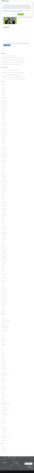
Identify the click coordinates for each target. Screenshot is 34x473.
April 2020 (3, 223)
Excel (2, 351)
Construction (4, 340)
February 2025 (4, 97)
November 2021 (4, 182)
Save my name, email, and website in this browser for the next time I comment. (17, 43)
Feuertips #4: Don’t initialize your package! (13, 70)
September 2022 (4, 160)
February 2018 (4, 271)
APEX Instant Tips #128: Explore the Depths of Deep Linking (16, 76)
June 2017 (3, 284)
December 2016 (4, 295)
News (3, 399)
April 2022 (3, 171)
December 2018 (4, 252)
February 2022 (4, 175)
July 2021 (3, 191)
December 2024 (4, 101)
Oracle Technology (5, 414)
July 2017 (3, 282)
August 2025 (4, 84)
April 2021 (3, 197)
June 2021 (3, 193)
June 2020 (3, 219)
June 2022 (3, 167)
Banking (3, 322)
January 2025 (4, 99)
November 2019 (4, 232)
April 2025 (3, 93)
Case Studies (4, 331)
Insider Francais (4, 375)
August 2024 (4, 110)
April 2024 (3, 119)
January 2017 (4, 293)
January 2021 (4, 204)
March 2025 (4, 95)
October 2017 (4, 278)
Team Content (4, 427)
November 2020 (4, 208)
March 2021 (4, 199)
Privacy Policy (28, 8)
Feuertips (3, 353)
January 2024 (4, 125)
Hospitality (3, 366)
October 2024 (4, 106)
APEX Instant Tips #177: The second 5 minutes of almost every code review (13, 58)
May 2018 (3, 265)
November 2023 (4, 130)
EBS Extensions (4, 344)
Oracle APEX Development (6, 403)
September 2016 (4, 302)
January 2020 (4, 228)
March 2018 (4, 269)
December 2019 (4, 230)
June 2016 (3, 308)
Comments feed (4, 450)
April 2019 (3, 243)
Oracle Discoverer (4, 407)
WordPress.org (4, 452)
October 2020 (4, 210)
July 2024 (3, 112)
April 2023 (3, 145)
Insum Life (3, 381)
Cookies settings (13, 14)
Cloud (3, 333)
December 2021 (4, 180)
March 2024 (4, 121)
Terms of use (8, 463)
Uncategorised (4, 431)
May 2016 (3, 310)
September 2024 (4, 108)
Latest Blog (3, 390)
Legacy (3, 392)
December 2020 (4, 206)
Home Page (3, 364)
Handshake (3, 357)
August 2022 (4, 162)
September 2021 (4, 186)
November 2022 (4, 156)
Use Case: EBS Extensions (6, 436)
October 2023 (4, 132)
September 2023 (4, 134)
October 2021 (4, 184)
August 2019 (4, 236)
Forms (3, 355)
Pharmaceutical (4, 418)
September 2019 (4, 234)
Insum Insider (4, 379)
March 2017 (4, 289)
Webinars (3, 438)
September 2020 (4, 212)
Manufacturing (4, 394)
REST (2, 425)
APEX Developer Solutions (6, 320)
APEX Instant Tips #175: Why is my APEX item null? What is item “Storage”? (13, 62)
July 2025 (3, 86)
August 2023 (4, 136)
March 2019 (4, 245)
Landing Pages (4, 388)
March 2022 (4, 173)
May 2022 (3, 169)
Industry (3, 370)
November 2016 (4, 297)
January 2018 (4, 273)
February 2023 (4, 149)
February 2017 (4, 291)
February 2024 (4, 123)
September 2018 (4, 258)
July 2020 (3, 217)
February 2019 (4, 247)
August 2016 (4, 304)
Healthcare (3, 362)
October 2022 (4, 158)
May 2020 (3, 221)
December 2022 (4, 154)
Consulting (3, 342)
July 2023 (3, 138)
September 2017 (4, 280)
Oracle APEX (4, 401)
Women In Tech (4, 440)
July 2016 (3, 306)
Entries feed (3, 448)
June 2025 (3, 88)
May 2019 (3, 241)
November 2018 (4, 254)
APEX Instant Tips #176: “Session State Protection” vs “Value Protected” (13, 60)
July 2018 (3, 260)
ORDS (3, 416)
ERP (2, 346)
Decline (28, 14)
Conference (3, 338)
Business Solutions (4, 329)
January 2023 (4, 151)
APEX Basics (4, 318)
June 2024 (3, 114)
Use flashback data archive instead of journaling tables (15, 72)
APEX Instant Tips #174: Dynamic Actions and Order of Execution (12, 64)
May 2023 (3, 143)
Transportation (4, 429)
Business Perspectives (5, 325)
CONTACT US (29, 463)
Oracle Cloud (4, 405)
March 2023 (4, 147)
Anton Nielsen (4, 72)
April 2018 (3, 267)
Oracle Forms (4, 412)
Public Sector (4, 423)
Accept (21, 14)
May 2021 (3, 195)
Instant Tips (3, 377)
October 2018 (4, 256)
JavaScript (3, 383)
